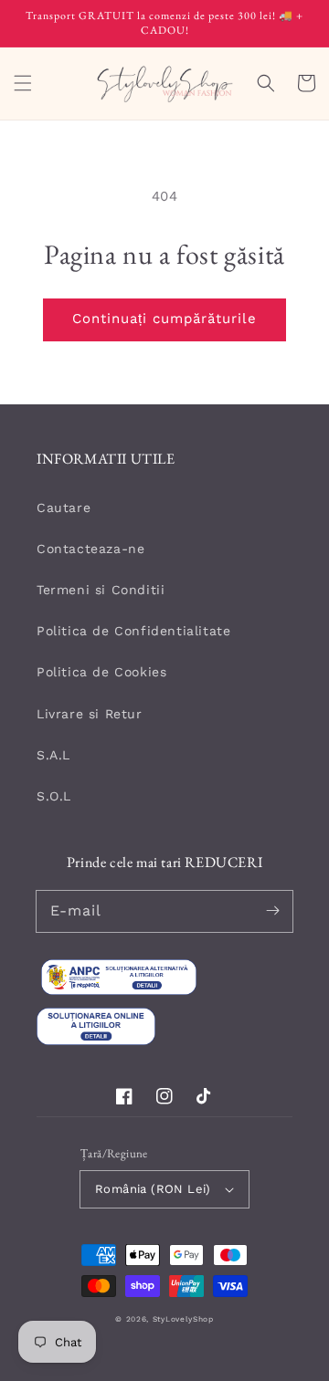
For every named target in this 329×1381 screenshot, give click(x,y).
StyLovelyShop (183, 1318)
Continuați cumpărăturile (164, 318)
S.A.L (53, 755)
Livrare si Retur (90, 713)
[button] (23, 83)
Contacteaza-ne (90, 548)
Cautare (63, 507)
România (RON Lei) (153, 1189)
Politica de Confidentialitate (133, 630)
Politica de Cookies (101, 671)
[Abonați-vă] (272, 911)
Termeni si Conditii (100, 589)
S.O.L (54, 796)
